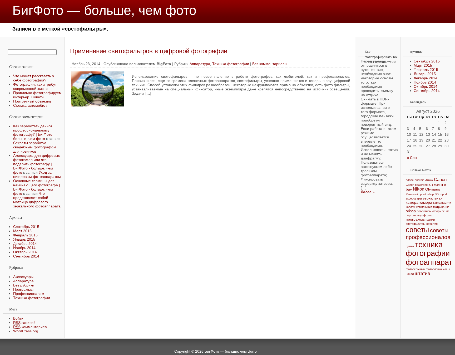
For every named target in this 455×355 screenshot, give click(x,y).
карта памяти (442, 202)
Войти (18, 318)
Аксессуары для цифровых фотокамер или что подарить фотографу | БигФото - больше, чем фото (36, 163)
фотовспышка (415, 269)
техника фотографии (428, 248)
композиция (424, 206)
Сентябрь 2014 (26, 256)
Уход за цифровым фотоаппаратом (37, 174)
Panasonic (412, 194)
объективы (424, 211)
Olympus (432, 189)
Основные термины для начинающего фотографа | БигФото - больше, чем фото (36, 187)
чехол (410, 273)
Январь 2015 (24, 239)
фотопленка (434, 269)
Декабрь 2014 (25, 243)
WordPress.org (25, 331)
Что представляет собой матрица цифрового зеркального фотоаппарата (37, 199)
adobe (410, 180)
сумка (410, 246)
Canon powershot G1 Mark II (424, 184)
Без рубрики (23, 285)
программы (416, 219)
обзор (411, 211)
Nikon (418, 189)
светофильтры (415, 223)
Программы (23, 289)
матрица (438, 206)
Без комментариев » (270, 64)
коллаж (410, 206)
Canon (440, 179)
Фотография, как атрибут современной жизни (35, 86)
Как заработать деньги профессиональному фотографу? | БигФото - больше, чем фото (34, 132)
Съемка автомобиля (30, 105)
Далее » (368, 192)
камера (425, 202)
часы (446, 269)
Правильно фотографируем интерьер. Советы (37, 95)
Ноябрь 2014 (24, 248)
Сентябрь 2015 (26, 227)
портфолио (424, 215)
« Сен (412, 157)
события (432, 223)
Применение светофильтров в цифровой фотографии (148, 51)
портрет (411, 215)
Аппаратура (23, 281)
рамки (431, 219)
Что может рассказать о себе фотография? (33, 78)
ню (447, 206)
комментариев (30, 327)
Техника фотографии (31, 298)
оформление (440, 211)
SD (437, 194)
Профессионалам (28, 293)
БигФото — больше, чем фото (104, 10)
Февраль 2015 (25, 235)
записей (24, 322)
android (419, 180)
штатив (422, 273)
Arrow (429, 180)
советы (417, 230)
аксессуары (414, 198)
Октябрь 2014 (25, 252)
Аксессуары (23, 277)
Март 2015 (22, 231)
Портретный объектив (32, 101)
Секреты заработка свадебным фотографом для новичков (34, 147)
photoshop (427, 194)
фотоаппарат (429, 262)
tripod (443, 194)
